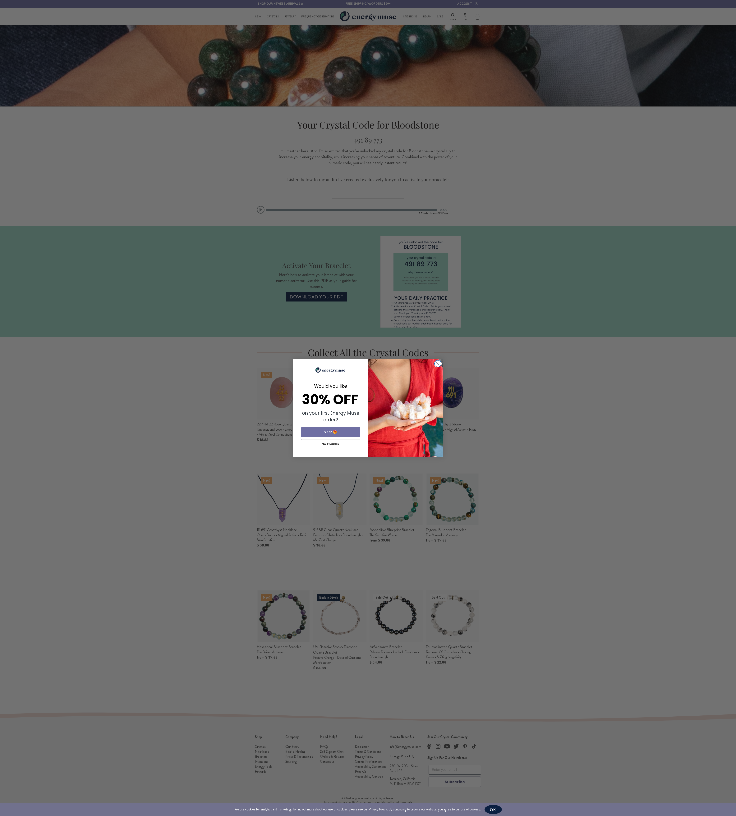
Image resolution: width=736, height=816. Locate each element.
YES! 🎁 (330, 432)
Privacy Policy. (378, 809)
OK (493, 809)
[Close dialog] (438, 363)
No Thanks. (331, 444)
